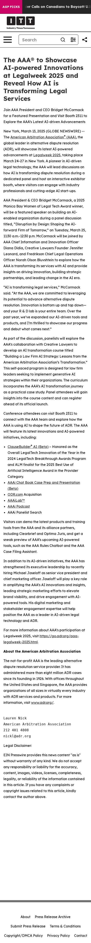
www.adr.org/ (42, 702)
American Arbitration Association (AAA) (43, 137)
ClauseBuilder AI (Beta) (28, 447)
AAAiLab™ (16, 500)
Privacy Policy (58, 935)
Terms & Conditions (65, 926)
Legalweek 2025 (47, 155)
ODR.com (15, 494)
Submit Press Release (28, 926)
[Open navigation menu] (7, 39)
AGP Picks (11, 7)
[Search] (63, 40)
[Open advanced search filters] (73, 40)
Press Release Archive (52, 917)
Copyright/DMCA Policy (23, 935)
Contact (80, 935)
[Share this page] (85, 39)
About (25, 917)
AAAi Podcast (19, 506)
